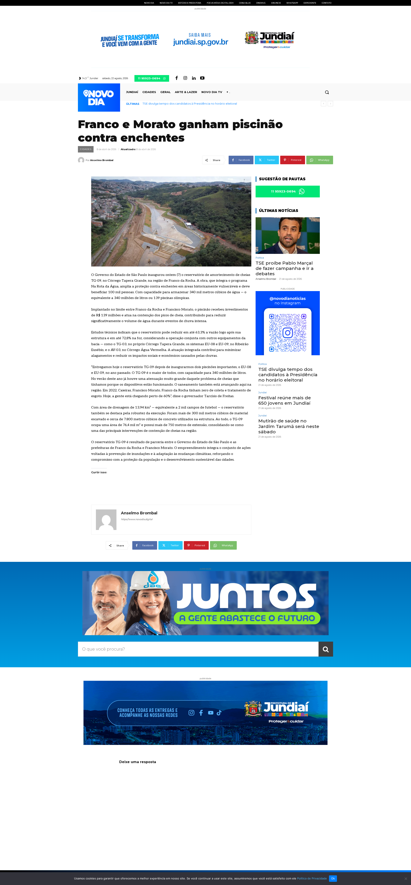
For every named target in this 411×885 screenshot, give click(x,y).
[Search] (326, 649)
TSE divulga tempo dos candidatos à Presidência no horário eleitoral (190, 103)
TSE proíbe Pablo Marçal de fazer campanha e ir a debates (285, 268)
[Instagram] (185, 78)
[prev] (323, 103)
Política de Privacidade (312, 878)
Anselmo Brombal (101, 160)
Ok (333, 878)
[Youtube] (202, 78)
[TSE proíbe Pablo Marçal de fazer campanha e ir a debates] (288, 235)
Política (260, 258)
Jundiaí (262, 392)
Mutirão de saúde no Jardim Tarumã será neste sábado (288, 426)
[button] (327, 92)
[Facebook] (176, 78)
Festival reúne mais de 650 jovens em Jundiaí (284, 400)
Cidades (85, 149)
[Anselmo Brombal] (82, 160)
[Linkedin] (194, 78)
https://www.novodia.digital (136, 519)
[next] (330, 103)
